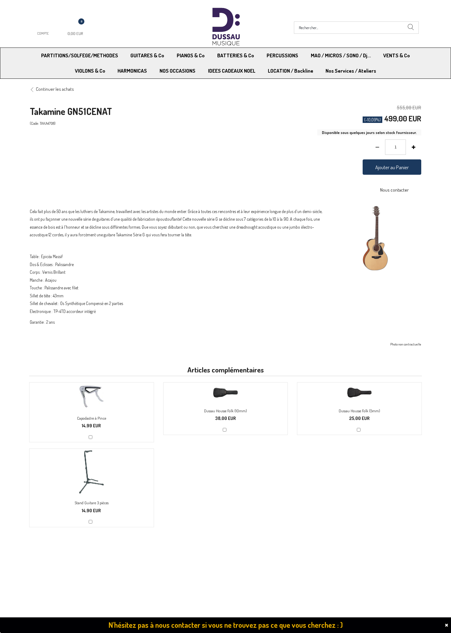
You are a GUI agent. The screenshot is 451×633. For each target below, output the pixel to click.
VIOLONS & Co (90, 70)
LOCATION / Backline (290, 70)
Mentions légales (338, 554)
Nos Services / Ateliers (351, 70)
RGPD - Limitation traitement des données (266, 562)
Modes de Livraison (53, 554)
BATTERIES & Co (235, 55)
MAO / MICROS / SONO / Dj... (341, 55)
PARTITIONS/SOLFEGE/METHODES (79, 55)
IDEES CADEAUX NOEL (231, 70)
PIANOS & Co (191, 55)
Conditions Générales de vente (255, 554)
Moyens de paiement (150, 554)
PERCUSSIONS (282, 55)
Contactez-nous (146, 562)
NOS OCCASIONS (177, 70)
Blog (327, 562)
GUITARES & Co (147, 55)
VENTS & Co (396, 55)
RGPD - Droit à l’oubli (53, 562)
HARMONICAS (132, 70)
